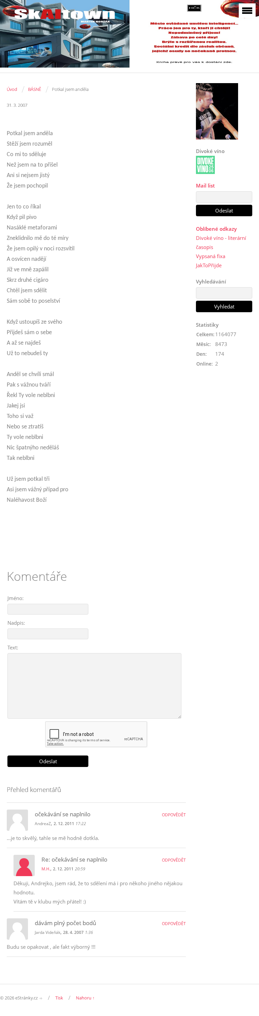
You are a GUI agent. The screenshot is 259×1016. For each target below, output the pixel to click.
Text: (12, 647)
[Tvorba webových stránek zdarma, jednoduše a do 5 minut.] (41, 998)
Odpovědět (174, 815)
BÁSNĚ (34, 89)
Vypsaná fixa (210, 256)
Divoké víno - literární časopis (221, 242)
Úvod (12, 89)
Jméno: (15, 598)
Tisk (59, 998)
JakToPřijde (209, 265)
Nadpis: (16, 622)
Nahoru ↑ (85, 998)
